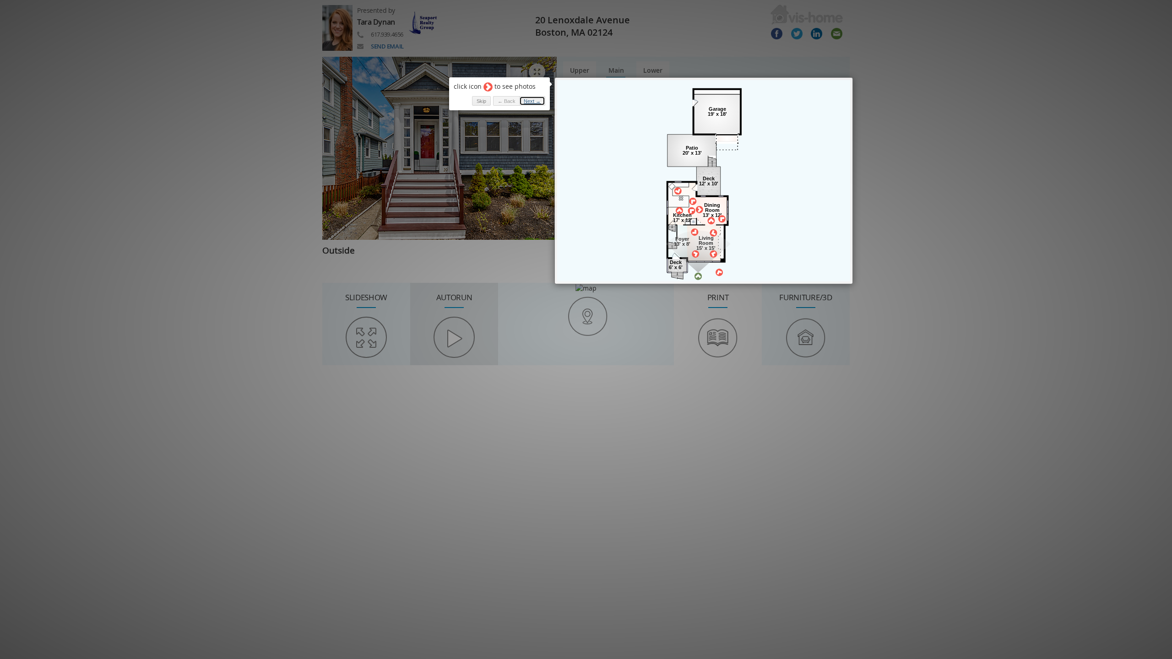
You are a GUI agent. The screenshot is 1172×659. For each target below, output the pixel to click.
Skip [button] (481, 101)
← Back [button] (506, 101)
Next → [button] (532, 101)
